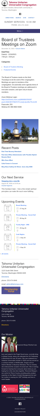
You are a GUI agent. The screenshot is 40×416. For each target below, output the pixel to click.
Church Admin (20, 48)
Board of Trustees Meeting (13, 67)
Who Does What (7, 160)
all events (5, 254)
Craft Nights (20, 234)
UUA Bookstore (20, 411)
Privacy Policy (20, 408)
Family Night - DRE (22, 224)
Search (18, 17)
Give (24, 17)
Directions (10, 17)
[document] (20, 167)
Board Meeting (21, 205)
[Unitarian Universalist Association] (10, 388)
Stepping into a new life (11, 181)
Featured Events (10, 70)
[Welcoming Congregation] (24, 388)
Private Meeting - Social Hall (26, 215)
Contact (31, 17)
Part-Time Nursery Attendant (11, 151)
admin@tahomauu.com (14, 284)
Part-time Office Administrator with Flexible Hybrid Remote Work (19, 156)
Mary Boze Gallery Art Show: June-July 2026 (17, 167)
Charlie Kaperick (7, 185)
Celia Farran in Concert (10, 163)
